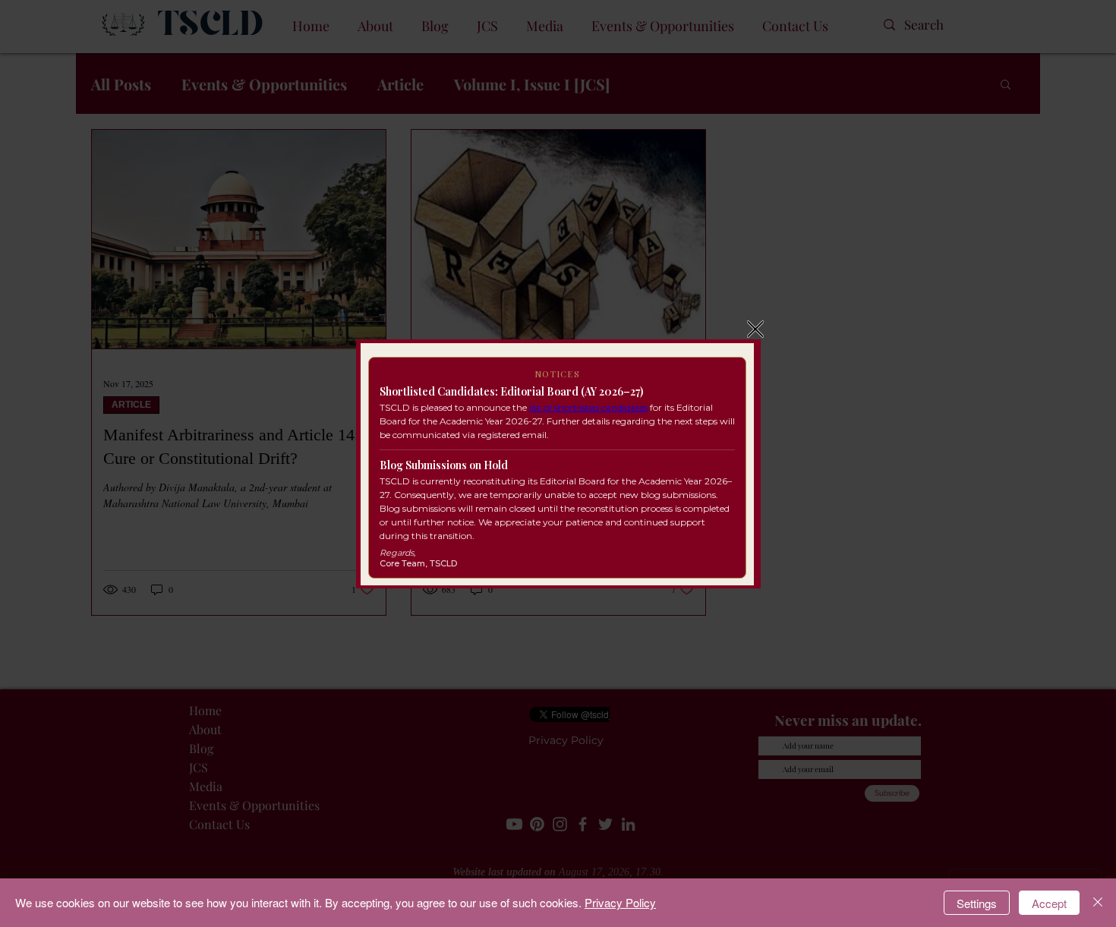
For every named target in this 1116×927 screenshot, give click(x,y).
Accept (1049, 903)
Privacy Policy (620, 902)
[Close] (1098, 903)
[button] (755, 329)
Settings (977, 903)
